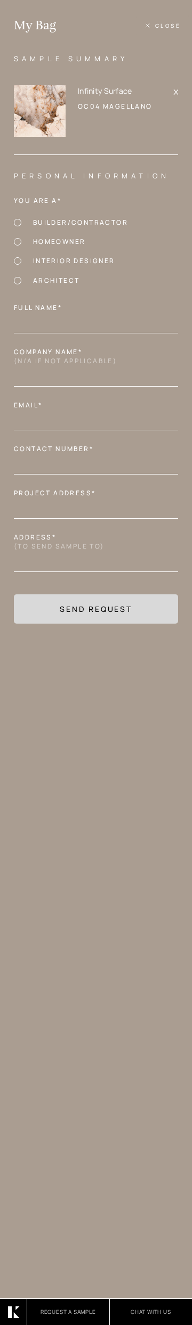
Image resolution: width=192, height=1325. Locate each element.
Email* (31, 405)
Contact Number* (57, 449)
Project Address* (58, 493)
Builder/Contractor (80, 222)
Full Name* (41, 308)
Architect (56, 280)
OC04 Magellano (115, 106)
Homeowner (59, 241)
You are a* (41, 201)
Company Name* (68, 356)
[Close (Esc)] (162, 25)
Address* (62, 542)
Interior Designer (74, 260)
